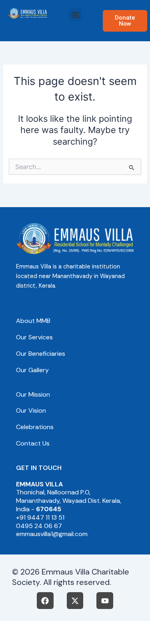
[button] (75, 14)
